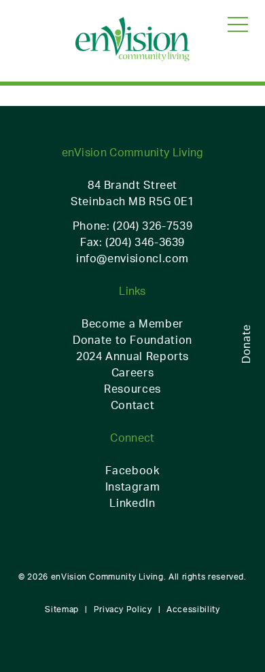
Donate (246, 344)
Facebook (132, 470)
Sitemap (61, 609)
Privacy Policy (123, 609)
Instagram (132, 486)
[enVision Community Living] (132, 40)
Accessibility (192, 609)
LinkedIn (132, 503)
